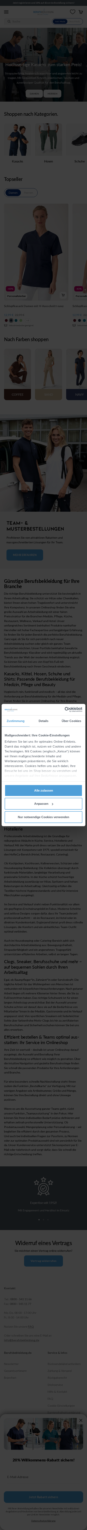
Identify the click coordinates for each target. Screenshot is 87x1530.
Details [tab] (44, 720)
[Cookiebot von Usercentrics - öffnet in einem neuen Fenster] (64, 709)
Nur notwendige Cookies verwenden (43, 817)
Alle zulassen (43, 790)
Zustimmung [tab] (16, 720)
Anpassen (41, 803)
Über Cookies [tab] (71, 720)
